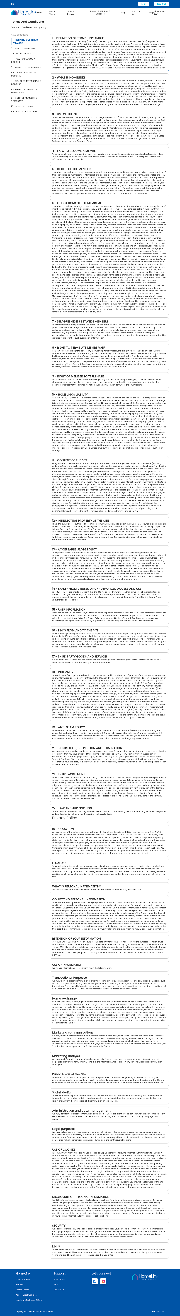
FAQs (151, 12)
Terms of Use (158, 1311)
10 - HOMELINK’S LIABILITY (24, 106)
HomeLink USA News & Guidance (100, 12)
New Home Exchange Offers (29, 1300)
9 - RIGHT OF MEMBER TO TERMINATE (24, 99)
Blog (123, 12)
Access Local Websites (26, 1295)
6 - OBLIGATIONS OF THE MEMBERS (24, 74)
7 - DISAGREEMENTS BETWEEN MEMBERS (26, 83)
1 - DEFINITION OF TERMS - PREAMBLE (26, 41)
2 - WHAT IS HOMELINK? (23, 48)
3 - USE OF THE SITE (21, 53)
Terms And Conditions (21, 27)
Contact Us (136, 12)
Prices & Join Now (159, 12)
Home (39, 12)
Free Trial (161, 4)
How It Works (52, 12)
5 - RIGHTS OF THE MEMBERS (26, 67)
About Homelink (23, 1279)
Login (144, 4)
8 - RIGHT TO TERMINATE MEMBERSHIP (24, 91)
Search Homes (70, 12)
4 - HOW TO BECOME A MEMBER (23, 60)
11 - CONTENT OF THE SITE (24, 111)
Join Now (20, 1284)
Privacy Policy (40, 27)
